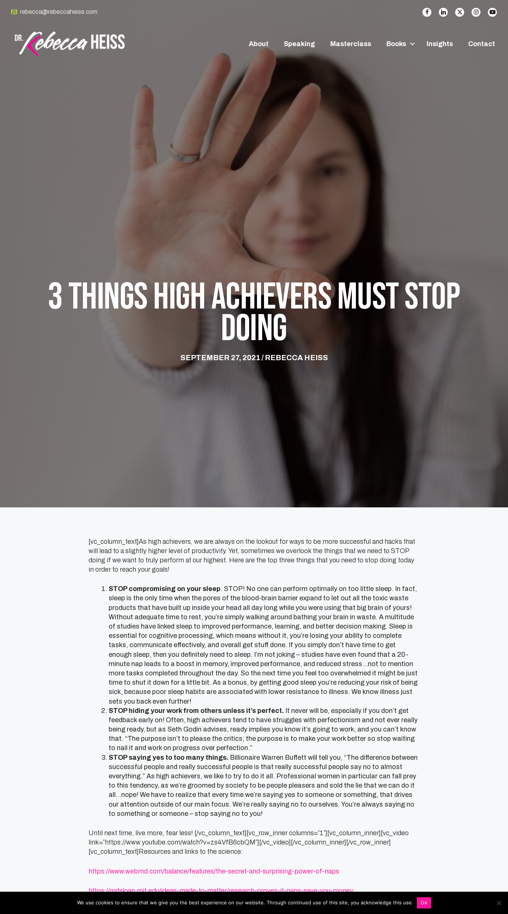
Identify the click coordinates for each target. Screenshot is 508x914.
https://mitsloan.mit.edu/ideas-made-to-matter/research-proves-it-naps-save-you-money (221, 890)
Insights (440, 44)
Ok (424, 902)
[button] (426, 12)
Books (396, 44)
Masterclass (350, 44)
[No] (498, 903)
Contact (481, 44)
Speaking (299, 44)
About (259, 44)
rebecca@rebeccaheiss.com (58, 12)
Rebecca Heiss (296, 357)
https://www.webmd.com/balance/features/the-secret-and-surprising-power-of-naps (214, 871)
